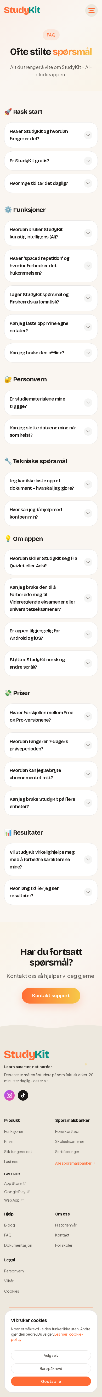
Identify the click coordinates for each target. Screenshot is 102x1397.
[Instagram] (9, 1095)
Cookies (11, 1291)
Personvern (14, 1270)
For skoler (63, 1245)
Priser (9, 1141)
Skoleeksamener (69, 1141)
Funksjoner (13, 1131)
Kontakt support (51, 996)
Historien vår (66, 1225)
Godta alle (51, 1381)
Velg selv (51, 1355)
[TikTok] (23, 1095)
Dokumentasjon (18, 1245)
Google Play (15, 1191)
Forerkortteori (68, 1131)
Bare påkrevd (51, 1368)
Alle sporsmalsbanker (73, 1163)
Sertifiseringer (67, 1151)
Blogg (9, 1225)
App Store (13, 1183)
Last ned (11, 1161)
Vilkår (9, 1280)
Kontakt (62, 1235)
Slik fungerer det (18, 1151)
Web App (12, 1200)
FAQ (8, 1235)
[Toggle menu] (91, 10)
